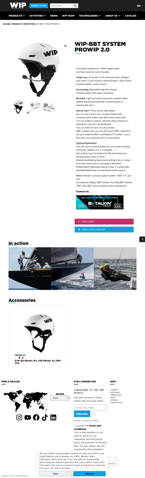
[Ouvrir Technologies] (99, 15)
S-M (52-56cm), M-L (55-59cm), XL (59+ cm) (38, 361)
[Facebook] (36, 417)
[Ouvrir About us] (119, 15)
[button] (65, 45)
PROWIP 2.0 (20, 355)
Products (17, 24)
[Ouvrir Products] (24, 15)
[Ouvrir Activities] (44, 15)
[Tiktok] (45, 417)
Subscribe (82, 414)
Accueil (7, 24)
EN (138, 6)
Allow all (89, 474)
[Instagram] (19, 417)
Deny (55, 474)
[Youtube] (28, 417)
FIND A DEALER (10, 381)
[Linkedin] (53, 417)
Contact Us (82, 191)
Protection (29, 24)
